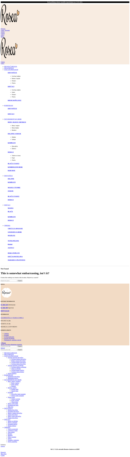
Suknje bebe (14, 391)
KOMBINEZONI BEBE (15, 167)
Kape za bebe (15, 400)
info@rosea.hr (5, 311)
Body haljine (14, 384)
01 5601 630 (4, 305)
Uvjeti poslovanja (9, 337)
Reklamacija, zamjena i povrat (12, 340)
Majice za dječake (13, 421)
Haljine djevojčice (13, 410)
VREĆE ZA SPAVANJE (15, 228)
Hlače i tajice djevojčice (14, 416)
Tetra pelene (11, 432)
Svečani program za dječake (15, 365)
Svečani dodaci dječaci (17, 370)
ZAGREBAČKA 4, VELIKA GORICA (12, 318)
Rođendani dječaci (13, 378)
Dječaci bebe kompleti (17, 395)
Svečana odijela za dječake (18, 367)
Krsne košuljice (12, 373)
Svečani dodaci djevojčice (18, 362)
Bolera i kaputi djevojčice (18, 361)
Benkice (13, 386)
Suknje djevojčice (13, 414)
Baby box (10, 407)
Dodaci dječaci (12, 426)
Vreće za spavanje (13, 429)
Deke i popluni (12, 437)
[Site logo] (10, 27)
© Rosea (3, 343)
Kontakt (6, 335)
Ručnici (10, 434)
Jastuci (9, 438)
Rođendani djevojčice (14, 376)
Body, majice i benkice (14, 381)
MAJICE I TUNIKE (14, 187)
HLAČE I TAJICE (13, 196)
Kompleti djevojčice (13, 411)
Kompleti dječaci (12, 424)
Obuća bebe (14, 402)
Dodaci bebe (11, 397)
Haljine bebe (14, 389)
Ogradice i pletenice (13, 440)
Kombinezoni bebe (13, 405)
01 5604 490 (4, 308)
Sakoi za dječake (16, 368)
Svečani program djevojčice (15, 357)
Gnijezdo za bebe (13, 430)
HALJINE (11, 178)
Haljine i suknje (12, 388)
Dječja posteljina (12, 441)
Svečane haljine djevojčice (18, 359)
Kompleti (10, 392)
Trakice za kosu (15, 399)
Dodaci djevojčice (13, 418)
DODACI (11, 200)
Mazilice (10, 435)
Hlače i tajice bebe (13, 403)
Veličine (6, 333)
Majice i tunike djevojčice (15, 413)
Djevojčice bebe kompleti (18, 394)
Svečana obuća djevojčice (18, 364)
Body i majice (15, 383)
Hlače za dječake (12, 422)
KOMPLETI (12, 182)
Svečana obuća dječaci (17, 372)
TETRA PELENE (13, 241)
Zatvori (3, 348)
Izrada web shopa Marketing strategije (11, 344)
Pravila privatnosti (9, 338)
